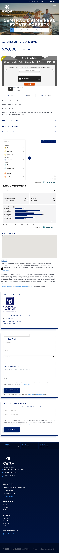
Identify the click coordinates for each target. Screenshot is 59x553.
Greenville (25, 286)
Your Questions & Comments (11, 366)
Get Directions (8, 496)
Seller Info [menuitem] (6, 525)
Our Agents (12, 323)
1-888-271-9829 (39, 1)
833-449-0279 (32, 1)
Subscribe (11, 429)
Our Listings (45, 446)
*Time (5, 360)
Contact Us (5, 323)
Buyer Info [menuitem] (6, 523)
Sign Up (55, 1)
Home (4, 286)
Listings (9, 286)
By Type (7, 446)
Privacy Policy (6, 270)
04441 (30, 286)
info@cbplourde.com (10, 472)
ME (13, 286)
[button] (12, 30)
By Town (25, 446)
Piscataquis (18, 286)
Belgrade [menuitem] (5, 509)
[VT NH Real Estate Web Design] (47, 549)
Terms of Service (40, 394)
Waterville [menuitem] (6, 507)
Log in (50, 1)
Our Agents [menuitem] (6, 518)
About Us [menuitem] (5, 520)
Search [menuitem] (5, 505)
